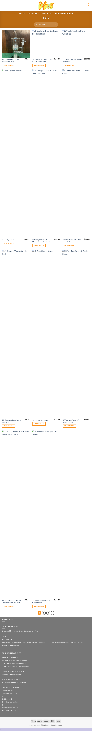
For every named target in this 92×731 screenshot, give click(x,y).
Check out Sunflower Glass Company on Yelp (20, 631)
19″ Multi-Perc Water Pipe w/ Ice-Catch (72, 241)
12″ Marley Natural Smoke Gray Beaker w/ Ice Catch (11, 601)
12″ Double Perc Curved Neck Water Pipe (10, 60)
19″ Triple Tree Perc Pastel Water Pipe (72, 60)
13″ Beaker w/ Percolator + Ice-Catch (11, 421)
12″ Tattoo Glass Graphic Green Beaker (41, 601)
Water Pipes (33, 13)
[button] (3, 5)
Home (22, 13)
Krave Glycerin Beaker (10, 240)
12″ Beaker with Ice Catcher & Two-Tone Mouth (42, 60)
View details (9, 65)
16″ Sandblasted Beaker (40, 420)
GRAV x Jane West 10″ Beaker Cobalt (71, 421)
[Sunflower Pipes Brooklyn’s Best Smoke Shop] (46, 5)
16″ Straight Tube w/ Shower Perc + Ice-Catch (41, 241)
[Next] (53, 613)
